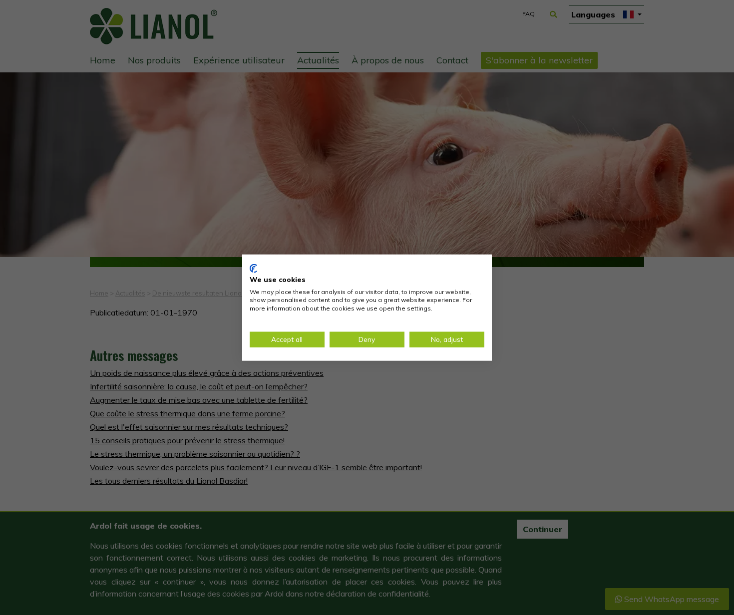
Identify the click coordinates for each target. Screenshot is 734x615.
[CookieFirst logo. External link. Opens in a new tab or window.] (253, 268)
